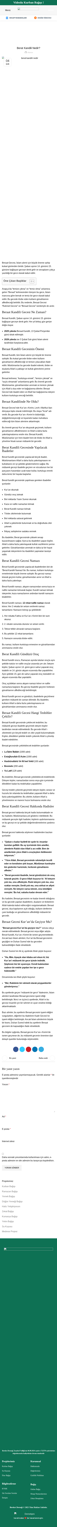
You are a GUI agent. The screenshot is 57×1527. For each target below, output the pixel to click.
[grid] (28, 923)
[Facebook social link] (15, 1049)
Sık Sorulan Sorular (9, 1493)
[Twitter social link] (22, 1049)
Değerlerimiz (35, 1471)
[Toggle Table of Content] (31, 281)
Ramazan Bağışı (10, 1191)
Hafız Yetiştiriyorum (11, 1206)
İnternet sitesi (8, 1141)
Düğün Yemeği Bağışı (12, 1201)
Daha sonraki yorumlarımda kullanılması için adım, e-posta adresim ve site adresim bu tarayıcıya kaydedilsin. (28, 1159)
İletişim (5, 1498)
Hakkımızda (35, 1466)
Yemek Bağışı (8, 1196)
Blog (34, 31)
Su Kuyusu (7, 1226)
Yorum (5, 1084)
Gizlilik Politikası (37, 1475)
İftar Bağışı (6, 1475)
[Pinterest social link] (28, 1049)
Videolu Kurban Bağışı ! (28, 2)
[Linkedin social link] (35, 1049)
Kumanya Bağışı (9, 1216)
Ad (4, 1116)
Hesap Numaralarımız (38, 1494)
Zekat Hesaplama (36, 1498)
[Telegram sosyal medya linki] (41, 1049)
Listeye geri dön (28, 1058)
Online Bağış (35, 1489)
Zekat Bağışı (8, 1211)
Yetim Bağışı (8, 1221)
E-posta (6, 1129)
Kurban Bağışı (8, 1186)
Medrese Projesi (9, 1231)
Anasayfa (25, 31)
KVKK (4, 1489)
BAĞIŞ (51, 10)
